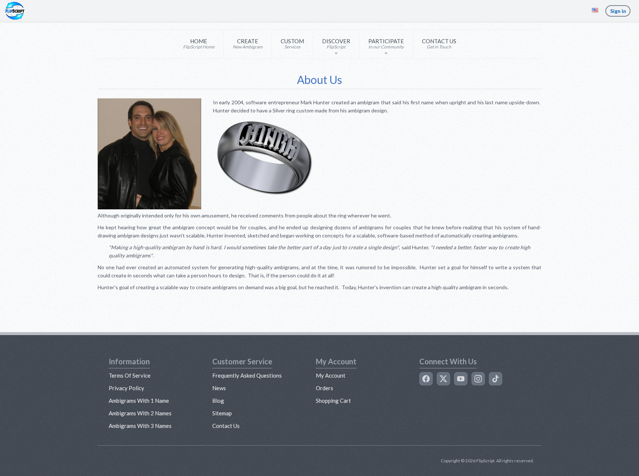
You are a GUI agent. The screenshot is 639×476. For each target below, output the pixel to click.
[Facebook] (426, 378)
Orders (324, 388)
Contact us (226, 425)
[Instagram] (478, 378)
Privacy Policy (126, 388)
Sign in (618, 11)
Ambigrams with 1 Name (139, 400)
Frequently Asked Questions (247, 375)
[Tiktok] (495, 378)
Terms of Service (130, 375)
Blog (218, 400)
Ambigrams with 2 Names (140, 413)
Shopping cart (333, 400)
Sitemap (222, 413)
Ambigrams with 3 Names (140, 425)
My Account (330, 375)
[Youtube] (460, 378)
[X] (443, 378)
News (219, 388)
